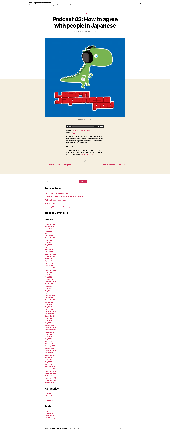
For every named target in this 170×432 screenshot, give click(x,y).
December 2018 (50, 327)
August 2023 (49, 259)
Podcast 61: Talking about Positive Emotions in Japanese (64, 196)
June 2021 (48, 288)
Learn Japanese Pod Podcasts (40, 2)
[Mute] (98, 126)
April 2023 (48, 261)
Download (90, 131)
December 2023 (50, 254)
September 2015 (50, 380)
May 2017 (48, 362)
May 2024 (48, 245)
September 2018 (50, 330)
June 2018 (48, 337)
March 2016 (49, 376)
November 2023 (50, 256)
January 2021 (49, 297)
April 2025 (48, 233)
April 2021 (48, 293)
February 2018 (50, 346)
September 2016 (50, 373)
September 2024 (50, 238)
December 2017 (50, 350)
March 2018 (49, 343)
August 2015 (49, 382)
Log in (47, 411)
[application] (85, 126)
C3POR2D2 (80, 31)
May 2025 (48, 231)
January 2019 (49, 325)
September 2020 (50, 300)
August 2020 (49, 302)
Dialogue (48, 393)
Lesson (85, 13)
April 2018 (48, 341)
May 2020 (48, 307)
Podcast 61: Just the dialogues (55, 200)
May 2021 (48, 291)
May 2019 (48, 323)
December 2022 (50, 268)
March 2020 (49, 309)
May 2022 (48, 277)
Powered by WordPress (75, 428)
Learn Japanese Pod (86, 154)
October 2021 (49, 284)
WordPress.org (50, 418)
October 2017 (49, 353)
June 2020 (48, 304)
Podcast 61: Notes (51, 203)
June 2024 (48, 242)
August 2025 (49, 226)
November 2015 (50, 378)
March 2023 (49, 263)
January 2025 (49, 236)
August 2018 (49, 332)
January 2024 (49, 252)
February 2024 (50, 249)
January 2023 (49, 265)
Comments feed (50, 415)
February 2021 (50, 295)
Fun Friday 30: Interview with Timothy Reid (59, 207)
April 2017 (48, 364)
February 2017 (50, 366)
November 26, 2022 (91, 31)
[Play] (67, 126)
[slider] (102, 126)
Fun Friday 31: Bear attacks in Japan (57, 193)
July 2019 (48, 318)
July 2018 (48, 334)
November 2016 (50, 371)
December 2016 (50, 369)
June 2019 (48, 320)
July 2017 (48, 359)
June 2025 (48, 229)
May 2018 (48, 339)
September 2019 (50, 316)
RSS (74, 133)
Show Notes (49, 400)
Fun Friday (48, 395)
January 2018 (49, 348)
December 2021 (50, 281)
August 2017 (49, 357)
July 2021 (48, 286)
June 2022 (48, 275)
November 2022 (50, 270)
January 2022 (49, 279)
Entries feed (49, 413)
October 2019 (49, 314)
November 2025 (50, 224)
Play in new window (78, 131)
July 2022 (48, 272)
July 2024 (48, 240)
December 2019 (50, 311)
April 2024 (48, 247)
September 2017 (50, 355)
